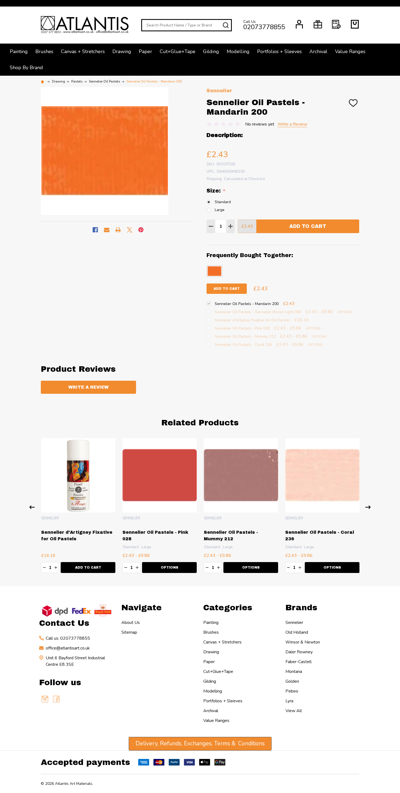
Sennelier (294, 623)
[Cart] (354, 24)
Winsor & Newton (302, 642)
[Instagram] (45, 699)
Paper (145, 51)
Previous (32, 507)
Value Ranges (350, 51)
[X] (129, 230)
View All (293, 711)
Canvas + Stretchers (83, 51)
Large (219, 209)
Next (367, 507)
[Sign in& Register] (299, 24)
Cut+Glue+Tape (177, 51)
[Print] (118, 230)
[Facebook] (95, 230)
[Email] (107, 230)
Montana (293, 672)
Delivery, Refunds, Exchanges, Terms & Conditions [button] (200, 743)
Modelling (238, 51)
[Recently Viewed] (336, 24)
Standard (223, 202)
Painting (19, 51)
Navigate (141, 607)
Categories (227, 607)
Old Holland (296, 632)
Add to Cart (307, 226)
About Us (130, 623)
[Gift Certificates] (317, 24)
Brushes (44, 51)
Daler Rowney (299, 652)
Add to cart (227, 289)
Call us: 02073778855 (68, 638)
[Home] (43, 81)
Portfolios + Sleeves (279, 51)
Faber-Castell (298, 662)
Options (345, 312)
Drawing (121, 51)
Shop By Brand (26, 67)
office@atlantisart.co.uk (68, 648)
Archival (318, 51)
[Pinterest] (141, 230)
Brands (301, 607)
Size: (216, 191)
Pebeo (291, 691)
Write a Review (292, 124)
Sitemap (129, 632)
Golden (292, 681)
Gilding (211, 51)
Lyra (289, 701)
